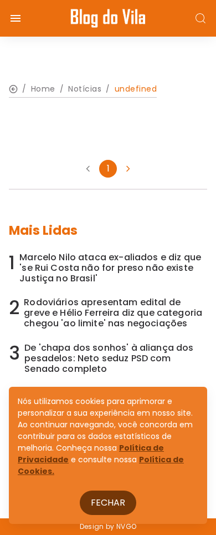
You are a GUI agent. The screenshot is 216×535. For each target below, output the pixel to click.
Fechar (108, 502)
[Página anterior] (88, 169)
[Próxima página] (128, 169)
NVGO (126, 526)
